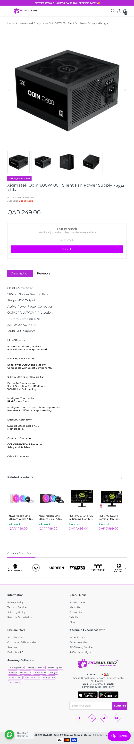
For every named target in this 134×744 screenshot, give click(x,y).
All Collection (15, 637)
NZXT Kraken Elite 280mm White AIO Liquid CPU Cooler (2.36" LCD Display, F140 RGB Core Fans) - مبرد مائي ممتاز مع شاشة (22, 517)
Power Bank (40, 672)
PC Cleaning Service (80, 647)
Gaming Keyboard (36, 667)
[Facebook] (79, 718)
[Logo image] (15, 568)
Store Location (77, 602)
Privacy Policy (15, 602)
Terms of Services (17, 607)
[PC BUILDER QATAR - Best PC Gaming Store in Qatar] (26, 12)
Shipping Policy (16, 612)
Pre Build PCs (77, 637)
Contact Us (75, 612)
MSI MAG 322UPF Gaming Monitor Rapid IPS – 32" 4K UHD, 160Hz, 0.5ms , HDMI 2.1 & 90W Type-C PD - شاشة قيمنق (111, 517)
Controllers (14, 682)
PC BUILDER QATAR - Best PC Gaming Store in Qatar (60, 735)
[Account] (119, 11)
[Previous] (125, 89)
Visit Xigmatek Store (19, 178)
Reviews (43, 273)
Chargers (53, 672)
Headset (13, 672)
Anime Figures (55, 667)
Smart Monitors (32, 677)
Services (12, 647)
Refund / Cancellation (19, 617)
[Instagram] (116, 718)
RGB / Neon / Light (80, 652)
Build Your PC (15, 652)
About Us (74, 607)
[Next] (9, 89)
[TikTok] (104, 718)
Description (20, 273)
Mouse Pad (25, 672)
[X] (91, 718)
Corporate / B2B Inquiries (21, 642)
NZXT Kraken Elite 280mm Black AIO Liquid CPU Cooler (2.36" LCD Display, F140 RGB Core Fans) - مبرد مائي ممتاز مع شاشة (52, 517)
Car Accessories (78, 642)
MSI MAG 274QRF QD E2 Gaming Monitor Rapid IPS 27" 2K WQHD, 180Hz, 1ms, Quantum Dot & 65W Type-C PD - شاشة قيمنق (81, 517)
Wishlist (74, 617)
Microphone (49, 677)
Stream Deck (15, 677)
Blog (72, 622)
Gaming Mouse (16, 667)
